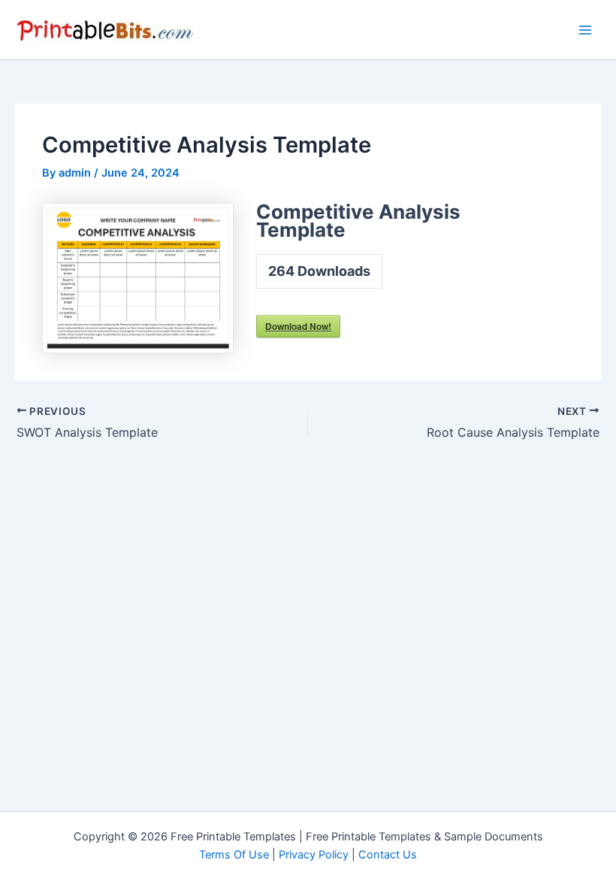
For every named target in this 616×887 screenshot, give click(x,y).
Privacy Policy (314, 854)
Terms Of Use (234, 854)
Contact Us (387, 854)
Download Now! (298, 326)
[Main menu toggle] (585, 30)
